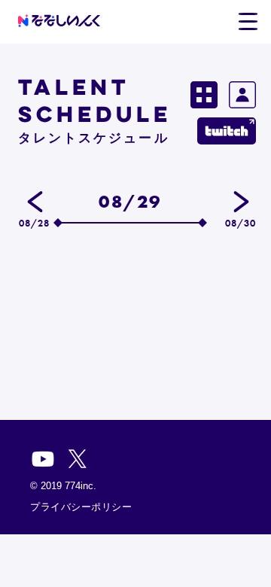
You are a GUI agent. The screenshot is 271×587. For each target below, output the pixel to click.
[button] (248, 22)
